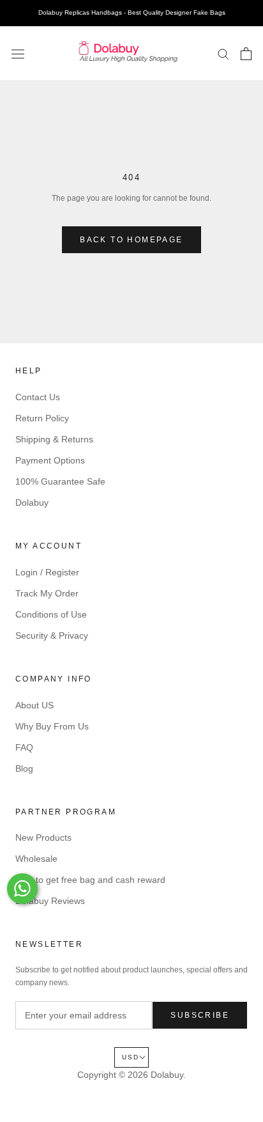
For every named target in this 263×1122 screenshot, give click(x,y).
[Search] (223, 53)
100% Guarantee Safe (60, 481)
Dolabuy (32, 502)
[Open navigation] (17, 54)
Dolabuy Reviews (50, 901)
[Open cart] (246, 53)
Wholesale (36, 858)
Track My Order (47, 593)
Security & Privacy (51, 635)
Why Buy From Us (52, 726)
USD (130, 1057)
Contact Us (37, 397)
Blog (24, 768)
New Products (43, 837)
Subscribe (199, 1015)
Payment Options (50, 460)
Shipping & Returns (54, 439)
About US (34, 705)
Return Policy (42, 418)
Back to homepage (131, 239)
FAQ (24, 747)
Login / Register (47, 572)
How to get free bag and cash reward (90, 880)
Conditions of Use (51, 614)
